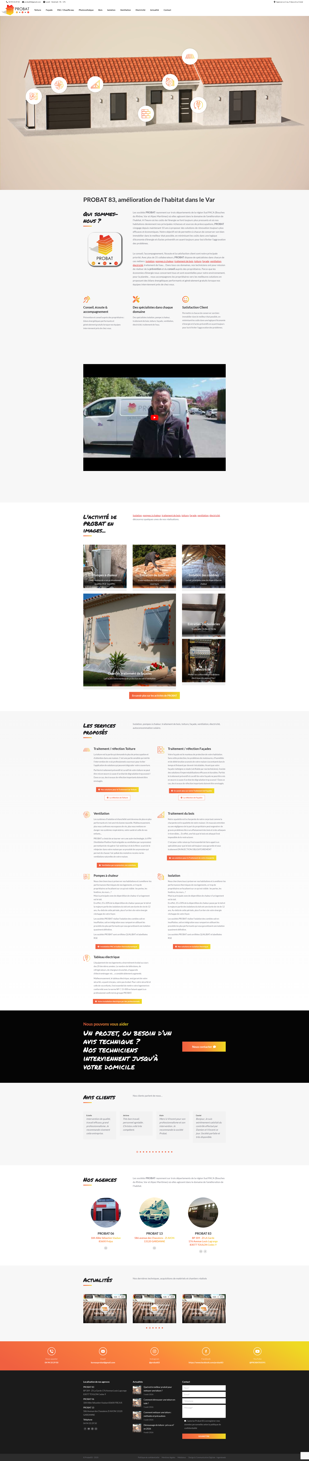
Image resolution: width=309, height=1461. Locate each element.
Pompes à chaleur (105, 575)
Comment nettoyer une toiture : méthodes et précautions (157, 1414)
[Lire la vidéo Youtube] (154, 417)
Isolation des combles (204, 575)
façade (205, 261)
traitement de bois (183, 261)
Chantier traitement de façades (130, 673)
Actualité (89, 1297)
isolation (150, 261)
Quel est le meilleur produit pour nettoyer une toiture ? (158, 1389)
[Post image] (137, 1390)
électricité (138, 265)
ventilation (215, 261)
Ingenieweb (221, 1457)
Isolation (137, 515)
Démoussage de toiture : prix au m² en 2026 (159, 1427)
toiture (197, 261)
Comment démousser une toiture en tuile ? (159, 1401)
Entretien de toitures (154, 575)
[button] (137, 1151)
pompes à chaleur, (164, 261)
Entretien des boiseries (204, 624)
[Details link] (105, 557)
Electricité (204, 669)
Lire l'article (103, 1320)
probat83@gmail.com (33, 2)
